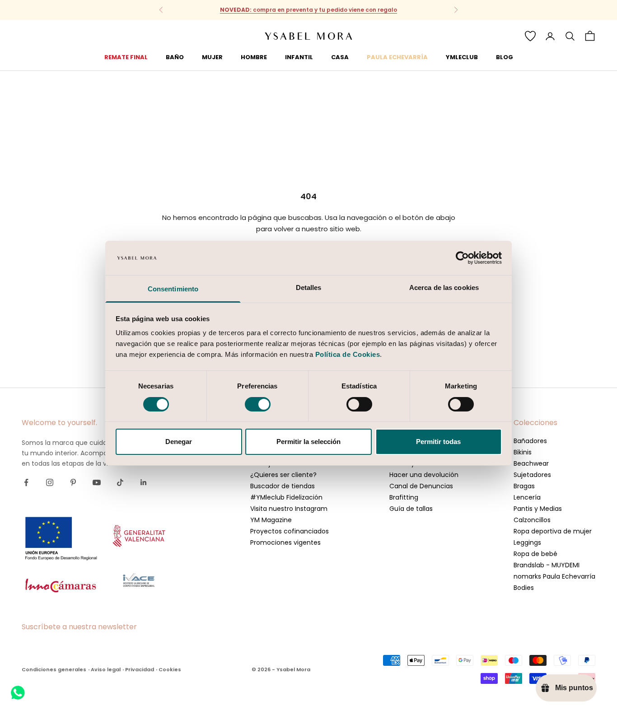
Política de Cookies (347, 354)
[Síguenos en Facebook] (26, 482)
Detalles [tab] (309, 287)
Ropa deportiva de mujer (553, 531)
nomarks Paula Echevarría (554, 576)
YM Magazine (271, 519)
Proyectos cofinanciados (289, 531)
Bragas (524, 486)
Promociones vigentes (285, 542)
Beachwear (531, 463)
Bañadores (530, 440)
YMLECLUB (462, 57)
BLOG (504, 57)
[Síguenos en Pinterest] (73, 482)
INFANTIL (299, 57)
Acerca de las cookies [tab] (444, 287)
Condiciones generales (54, 669)
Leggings (527, 542)
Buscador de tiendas (282, 486)
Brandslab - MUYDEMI (547, 565)
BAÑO (175, 57)
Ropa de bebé (535, 553)
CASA (340, 57)
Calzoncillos (532, 519)
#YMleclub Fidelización (286, 497)
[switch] (258, 404)
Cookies (170, 669)
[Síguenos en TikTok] (120, 482)
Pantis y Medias (538, 508)
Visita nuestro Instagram (288, 508)
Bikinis (523, 452)
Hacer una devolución (423, 474)
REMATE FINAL (126, 57)
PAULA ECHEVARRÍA (397, 57)
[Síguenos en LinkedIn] (143, 482)
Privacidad (139, 669)
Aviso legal (106, 669)
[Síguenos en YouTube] (96, 482)
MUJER (212, 57)
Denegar (178, 441)
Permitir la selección (308, 441)
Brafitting (403, 497)
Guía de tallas (411, 508)
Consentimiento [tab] (173, 289)
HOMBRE (254, 57)
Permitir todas (438, 441)
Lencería (527, 497)
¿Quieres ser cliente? (283, 474)
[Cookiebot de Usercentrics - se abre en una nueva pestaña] (462, 258)
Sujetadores (532, 474)
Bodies (524, 587)
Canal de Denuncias (421, 486)
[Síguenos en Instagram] (49, 482)
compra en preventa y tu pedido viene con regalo (308, 5)
